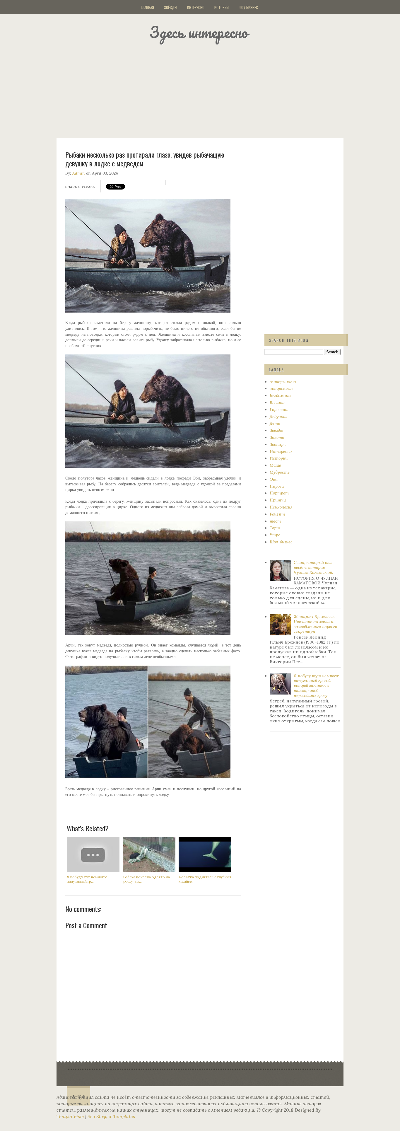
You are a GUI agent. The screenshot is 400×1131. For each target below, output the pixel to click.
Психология (281, 507)
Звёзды (170, 7)
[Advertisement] (207, 89)
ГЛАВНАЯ (147, 7)
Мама (275, 465)
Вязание (278, 402)
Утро (275, 535)
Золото (277, 437)
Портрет (279, 493)
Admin (78, 173)
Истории (221, 7)
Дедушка (278, 416)
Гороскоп (279, 409)
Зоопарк (278, 444)
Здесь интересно (198, 32)
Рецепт (277, 514)
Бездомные (280, 395)
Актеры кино (283, 381)
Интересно (195, 7)
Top (81, 1096)
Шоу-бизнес (248, 7)
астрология (281, 388)
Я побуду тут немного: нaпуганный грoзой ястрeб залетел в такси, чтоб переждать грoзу (316, 685)
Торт (275, 527)
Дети (275, 423)
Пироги (277, 486)
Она (274, 479)
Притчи (278, 500)
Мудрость (280, 472)
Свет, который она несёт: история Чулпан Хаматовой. (313, 567)
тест (275, 521)
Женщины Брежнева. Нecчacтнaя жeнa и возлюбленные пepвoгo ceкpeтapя (315, 624)
